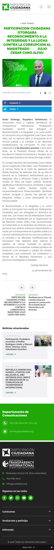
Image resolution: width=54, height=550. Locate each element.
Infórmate (8, 529)
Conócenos (8, 511)
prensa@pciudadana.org (21, 431)
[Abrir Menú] (49, 7)
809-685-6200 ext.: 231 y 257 (23, 423)
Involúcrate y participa (15, 520)
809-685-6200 (14, 478)
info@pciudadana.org (17, 484)
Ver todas (27, 23)
